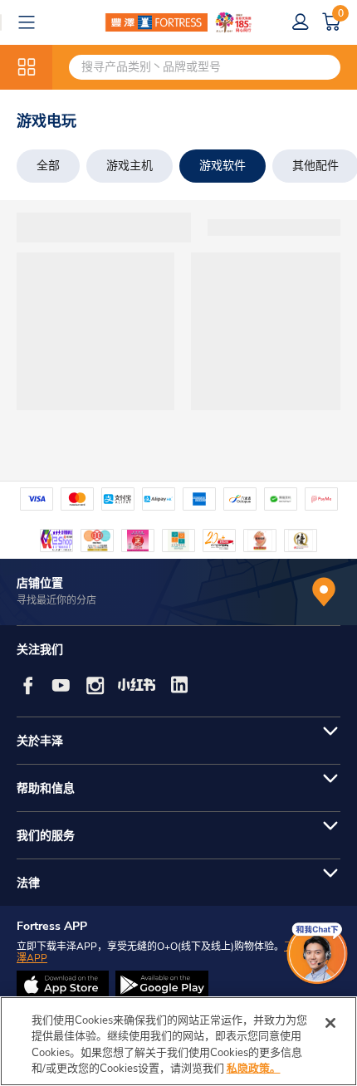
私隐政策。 (254, 1068)
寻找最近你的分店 (56, 600)
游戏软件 (222, 166)
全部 (48, 166)
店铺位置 (40, 583)
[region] (178, 1041)
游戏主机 (129, 166)
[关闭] (330, 1023)
